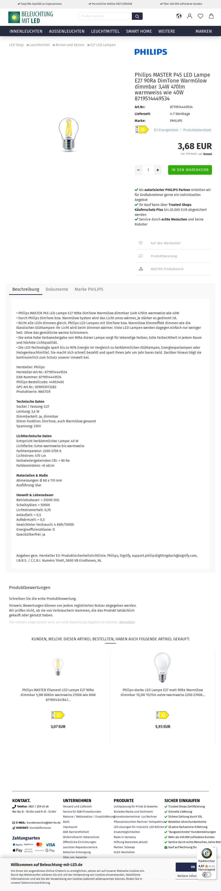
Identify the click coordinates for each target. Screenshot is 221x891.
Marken (118, 847)
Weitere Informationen (193, 876)
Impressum (70, 827)
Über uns (69, 857)
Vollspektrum (157, 821)
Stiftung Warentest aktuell (131, 842)
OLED (117, 852)
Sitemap (129, 847)
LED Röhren (156, 827)
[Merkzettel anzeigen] (200, 16)
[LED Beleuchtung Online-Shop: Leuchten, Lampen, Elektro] (31, 17)
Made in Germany (125, 837)
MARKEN (204, 31)
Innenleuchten (26, 31)
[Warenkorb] (211, 16)
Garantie (81, 857)
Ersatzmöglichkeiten (127, 831)
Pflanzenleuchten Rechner (131, 821)
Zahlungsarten (26, 838)
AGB (65, 831)
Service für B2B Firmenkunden (82, 811)
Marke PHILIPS (89, 289)
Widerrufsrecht (72, 837)
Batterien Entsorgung (77, 852)
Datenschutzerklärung (35, 882)
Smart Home (139, 31)
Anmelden (127, 622)
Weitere (166, 31)
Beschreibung (25, 289)
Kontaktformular (40, 827)
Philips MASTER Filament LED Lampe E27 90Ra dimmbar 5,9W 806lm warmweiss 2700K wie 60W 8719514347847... (58, 695)
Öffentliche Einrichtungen (79, 842)
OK (193, 867)
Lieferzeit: (143, 114)
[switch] (206, 874)
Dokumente (57, 289)
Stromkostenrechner (127, 816)
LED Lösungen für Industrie (131, 827)
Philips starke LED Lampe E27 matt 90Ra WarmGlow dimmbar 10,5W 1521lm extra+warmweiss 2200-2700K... (163, 692)
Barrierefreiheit (79, 831)
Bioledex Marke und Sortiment (133, 811)
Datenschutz (91, 837)
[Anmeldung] (189, 16)
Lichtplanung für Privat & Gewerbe (136, 806)
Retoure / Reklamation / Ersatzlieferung (89, 816)
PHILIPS (176, 121)
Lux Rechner (149, 816)
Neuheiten (128, 852)
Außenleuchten (67, 31)
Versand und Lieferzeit (77, 806)
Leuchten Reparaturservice (80, 847)
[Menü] (214, 848)
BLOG (66, 821)
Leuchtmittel (105, 31)
